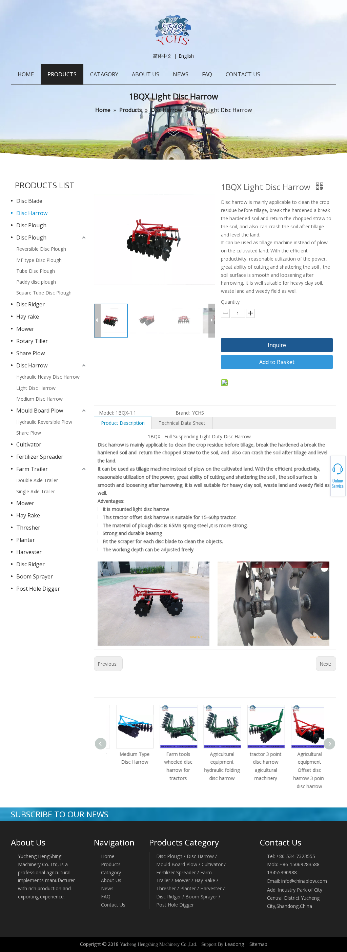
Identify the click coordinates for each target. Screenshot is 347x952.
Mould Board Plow (39, 410)
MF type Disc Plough (39, 260)
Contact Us (113, 904)
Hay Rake (28, 515)
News (107, 888)
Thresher (28, 527)
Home (108, 856)
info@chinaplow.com (304, 881)
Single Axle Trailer (35, 491)
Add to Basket (276, 362)
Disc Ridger (30, 304)
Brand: (183, 413)
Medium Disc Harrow (39, 399)
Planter (25, 540)
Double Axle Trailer (37, 480)
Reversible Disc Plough (41, 249)
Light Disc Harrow (36, 388)
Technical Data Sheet (182, 423)
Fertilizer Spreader (39, 456)
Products (111, 864)
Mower (25, 328)
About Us (111, 880)
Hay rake (27, 316)
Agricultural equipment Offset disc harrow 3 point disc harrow (302, 770)
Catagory (111, 872)
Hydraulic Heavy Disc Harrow (48, 377)
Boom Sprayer (34, 576)
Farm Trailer (32, 469)
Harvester (29, 552)
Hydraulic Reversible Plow (44, 422)
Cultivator (28, 444)
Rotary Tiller (32, 341)
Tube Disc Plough (35, 271)
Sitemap (258, 944)
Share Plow (30, 353)
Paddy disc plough (36, 282)
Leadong (234, 944)
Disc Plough (31, 225)
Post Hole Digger (38, 588)
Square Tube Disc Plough (44, 292)
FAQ (105, 896)
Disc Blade (29, 201)
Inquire (277, 345)
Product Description (123, 423)
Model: (106, 413)
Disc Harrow (31, 213)
